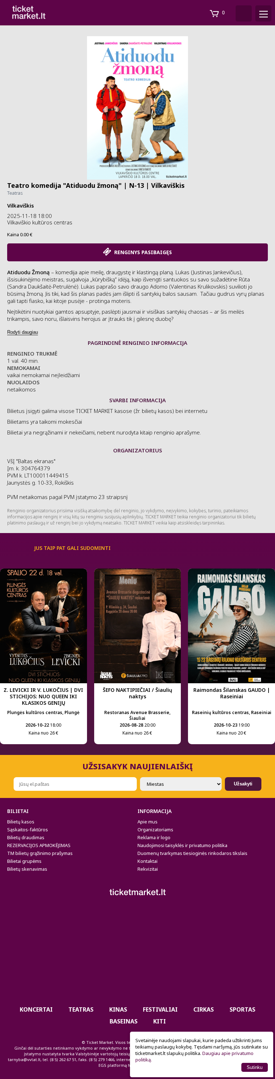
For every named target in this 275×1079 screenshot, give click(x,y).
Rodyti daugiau (22, 332)
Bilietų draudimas (25, 837)
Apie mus (148, 821)
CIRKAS (203, 1009)
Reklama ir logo (154, 837)
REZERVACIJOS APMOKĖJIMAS (39, 845)
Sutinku (254, 1067)
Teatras (15, 193)
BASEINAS (124, 1021)
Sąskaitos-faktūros (27, 829)
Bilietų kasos (20, 821)
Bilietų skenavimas (27, 869)
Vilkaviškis (20, 205)
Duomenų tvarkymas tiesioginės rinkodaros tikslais (192, 853)
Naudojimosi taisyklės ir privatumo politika (182, 845)
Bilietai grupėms (24, 861)
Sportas (242, 1009)
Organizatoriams (155, 829)
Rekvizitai (148, 869)
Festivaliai (160, 1009)
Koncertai (36, 1009)
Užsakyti (243, 783)
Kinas (118, 1009)
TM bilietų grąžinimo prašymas (40, 853)
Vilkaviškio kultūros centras (39, 222)
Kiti (159, 1021)
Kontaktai (148, 861)
